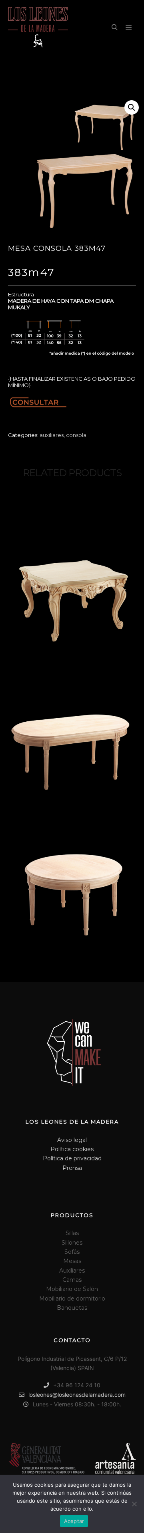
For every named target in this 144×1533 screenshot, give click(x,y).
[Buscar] (114, 27)
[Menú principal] (129, 27)
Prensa (72, 1168)
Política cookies (72, 1149)
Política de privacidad (72, 1158)
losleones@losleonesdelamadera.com (77, 1394)
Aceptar (74, 1521)
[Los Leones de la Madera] (38, 28)
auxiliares (52, 435)
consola (76, 435)
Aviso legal (72, 1140)
